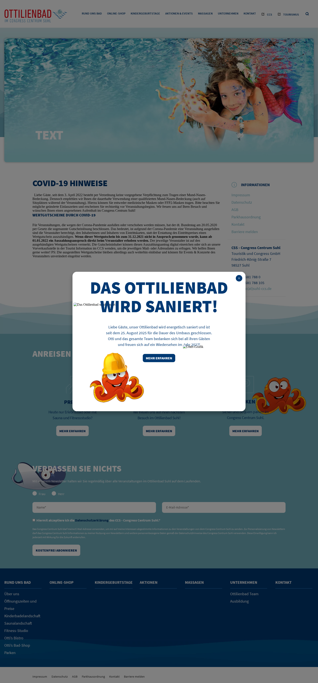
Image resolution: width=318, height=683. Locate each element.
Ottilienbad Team (244, 593)
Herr (61, 494)
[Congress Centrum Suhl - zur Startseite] (35, 17)
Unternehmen (228, 13)
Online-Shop (116, 13)
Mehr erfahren (72, 431)
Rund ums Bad (92, 13)
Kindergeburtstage (145, 13)
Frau (42, 494)
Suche (307, 14)
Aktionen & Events (179, 13)
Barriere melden (244, 231)
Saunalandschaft (18, 623)
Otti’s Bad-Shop (17, 645)
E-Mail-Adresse (224, 507)
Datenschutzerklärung (92, 520)
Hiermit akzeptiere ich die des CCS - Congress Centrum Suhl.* (98, 520)
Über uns (11, 593)
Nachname (94, 507)
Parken (10, 652)
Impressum (240, 194)
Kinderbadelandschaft (22, 615)
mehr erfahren (159, 358)
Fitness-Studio (16, 630)
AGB (234, 209)
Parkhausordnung (246, 216)
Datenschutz (241, 202)
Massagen (205, 13)
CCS (269, 14)
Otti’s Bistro (13, 637)
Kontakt (250, 13)
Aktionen (148, 582)
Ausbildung (239, 601)
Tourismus (291, 14)
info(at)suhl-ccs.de (256, 288)
